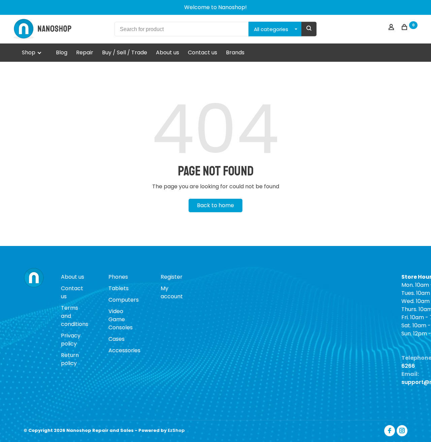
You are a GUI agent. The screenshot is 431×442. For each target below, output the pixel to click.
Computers (123, 300)
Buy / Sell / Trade (124, 52)
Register (172, 277)
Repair (84, 52)
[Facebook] (389, 430)
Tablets (118, 288)
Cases (116, 339)
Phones (118, 277)
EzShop (176, 430)
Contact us (202, 52)
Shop (29, 52)
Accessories (124, 350)
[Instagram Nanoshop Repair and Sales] (402, 430)
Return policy (70, 359)
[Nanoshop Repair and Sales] (34, 278)
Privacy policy (70, 340)
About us (167, 52)
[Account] (392, 28)
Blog (61, 52)
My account (172, 292)
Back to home (215, 205)
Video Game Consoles (120, 319)
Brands (235, 52)
